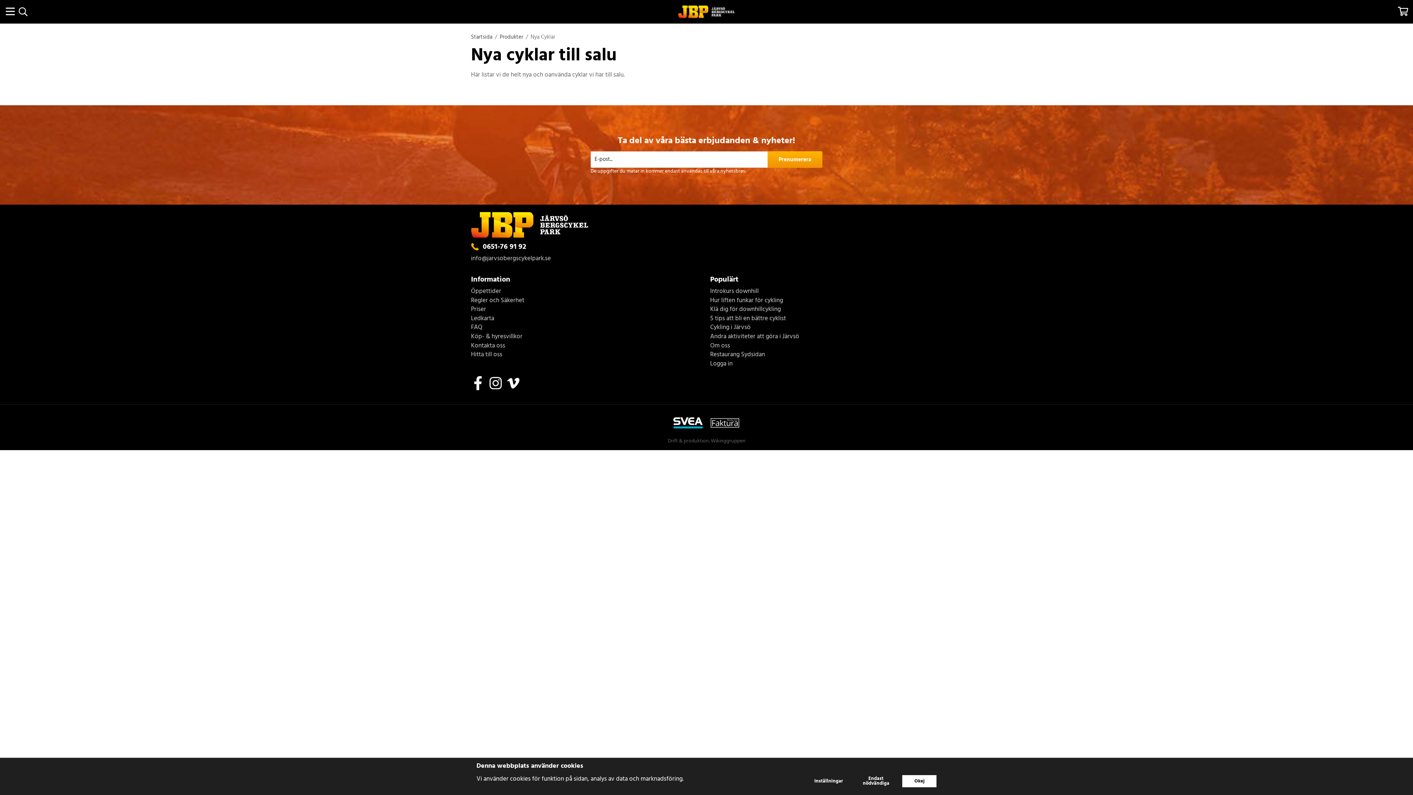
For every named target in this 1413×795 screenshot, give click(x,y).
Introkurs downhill (734, 291)
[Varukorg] (1402, 11)
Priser (478, 309)
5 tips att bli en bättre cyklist (748, 319)
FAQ (476, 327)
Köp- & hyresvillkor (497, 337)
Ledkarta (482, 319)
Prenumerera (795, 159)
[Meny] (10, 11)
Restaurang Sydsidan (737, 355)
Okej (919, 781)
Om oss (720, 346)
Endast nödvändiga (876, 781)
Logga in (721, 364)
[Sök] (23, 11)
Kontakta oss (488, 346)
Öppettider (486, 291)
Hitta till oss (486, 355)
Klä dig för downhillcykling (745, 309)
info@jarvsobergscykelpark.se (511, 259)
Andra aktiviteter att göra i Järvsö (754, 337)
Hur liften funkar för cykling (746, 300)
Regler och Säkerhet (497, 300)
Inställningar (828, 781)
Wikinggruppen (728, 441)
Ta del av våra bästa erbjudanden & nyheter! (706, 141)
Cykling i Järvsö (730, 327)
